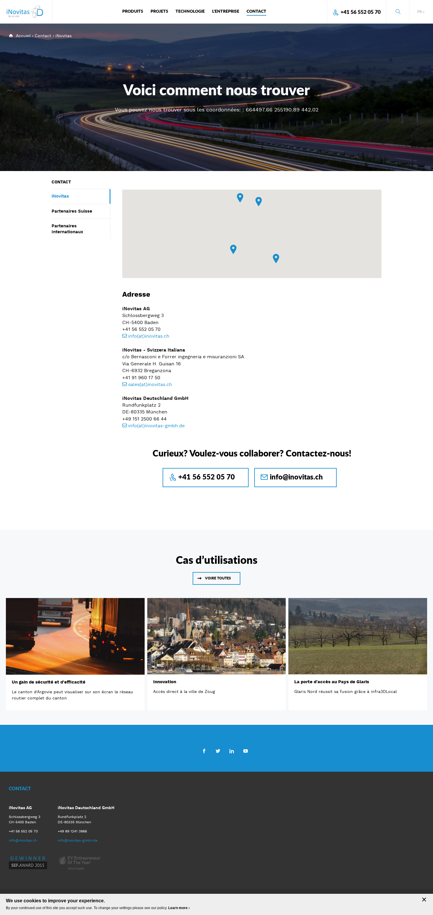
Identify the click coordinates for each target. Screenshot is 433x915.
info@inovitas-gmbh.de (77, 840)
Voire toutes (218, 578)
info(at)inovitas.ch (148, 336)
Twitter (217, 751)
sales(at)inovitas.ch (150, 384)
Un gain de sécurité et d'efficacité (48, 682)
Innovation (164, 681)
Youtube (245, 751)
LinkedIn (231, 751)
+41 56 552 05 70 (361, 12)
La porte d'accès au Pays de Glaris (331, 681)
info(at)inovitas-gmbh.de (156, 425)
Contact (43, 35)
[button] (240, 198)
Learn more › (179, 908)
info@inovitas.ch (296, 476)
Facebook (204, 751)
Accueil (23, 35)
